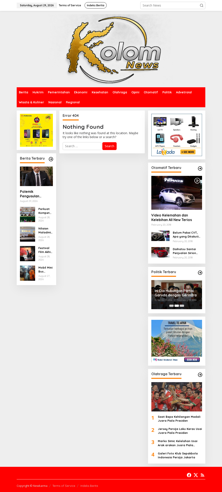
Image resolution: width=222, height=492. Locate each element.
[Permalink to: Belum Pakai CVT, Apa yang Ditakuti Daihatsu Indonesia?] (160, 235)
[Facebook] (189, 475)
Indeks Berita (89, 485)
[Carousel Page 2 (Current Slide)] (177, 306)
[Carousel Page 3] (182, 306)
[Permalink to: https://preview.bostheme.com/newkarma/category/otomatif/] (200, 168)
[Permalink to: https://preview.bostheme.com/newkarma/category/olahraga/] (200, 374)
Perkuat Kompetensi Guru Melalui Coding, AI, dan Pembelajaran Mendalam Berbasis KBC (45, 211)
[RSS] (202, 475)
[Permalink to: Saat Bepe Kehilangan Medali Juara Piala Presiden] (176, 396)
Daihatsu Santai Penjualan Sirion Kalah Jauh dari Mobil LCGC (184, 251)
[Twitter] (196, 475)
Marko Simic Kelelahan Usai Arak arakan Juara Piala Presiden (177, 443)
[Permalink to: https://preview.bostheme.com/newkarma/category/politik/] (200, 272)
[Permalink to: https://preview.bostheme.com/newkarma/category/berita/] (51, 159)
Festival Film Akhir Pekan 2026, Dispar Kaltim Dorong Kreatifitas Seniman (45, 250)
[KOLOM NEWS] (111, 49)
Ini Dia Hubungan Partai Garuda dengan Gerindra (176, 293)
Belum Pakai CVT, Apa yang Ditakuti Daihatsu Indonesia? (187, 234)
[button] (201, 5)
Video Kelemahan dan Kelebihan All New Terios (171, 217)
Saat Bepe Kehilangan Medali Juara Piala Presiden (179, 418)
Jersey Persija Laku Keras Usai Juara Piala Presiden (180, 430)
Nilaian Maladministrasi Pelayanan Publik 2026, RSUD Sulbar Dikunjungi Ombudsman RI (45, 230)
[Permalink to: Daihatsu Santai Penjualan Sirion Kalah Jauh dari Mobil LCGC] (160, 252)
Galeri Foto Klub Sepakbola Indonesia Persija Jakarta (178, 455)
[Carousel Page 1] (171, 306)
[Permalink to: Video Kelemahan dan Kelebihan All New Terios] (176, 193)
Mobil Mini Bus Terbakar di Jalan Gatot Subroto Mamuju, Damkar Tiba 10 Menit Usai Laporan (45, 269)
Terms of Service (63, 485)
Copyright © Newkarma (32, 486)
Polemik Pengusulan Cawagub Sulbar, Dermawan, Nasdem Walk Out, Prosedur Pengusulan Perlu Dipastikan (35, 193)
